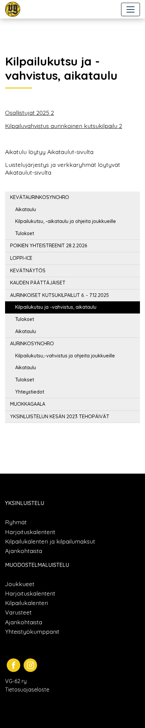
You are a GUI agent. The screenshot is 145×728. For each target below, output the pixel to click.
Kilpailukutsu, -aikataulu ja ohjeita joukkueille (65, 221)
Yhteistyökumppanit (32, 631)
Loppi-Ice (21, 258)
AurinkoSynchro (32, 344)
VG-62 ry (16, 681)
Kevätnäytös (28, 271)
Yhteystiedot (29, 392)
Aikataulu (25, 209)
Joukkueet (19, 583)
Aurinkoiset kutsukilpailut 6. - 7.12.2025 (59, 295)
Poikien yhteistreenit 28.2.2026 (48, 246)
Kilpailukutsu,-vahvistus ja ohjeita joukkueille (65, 356)
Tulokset (24, 233)
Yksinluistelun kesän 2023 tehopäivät (59, 416)
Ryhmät (16, 522)
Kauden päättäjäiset (37, 283)
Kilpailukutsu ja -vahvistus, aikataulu (55, 307)
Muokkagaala (27, 404)
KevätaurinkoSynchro (39, 197)
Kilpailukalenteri (26, 602)
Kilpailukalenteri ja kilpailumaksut (50, 541)
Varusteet (18, 612)
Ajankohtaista (23, 550)
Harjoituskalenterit (30, 531)
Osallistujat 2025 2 (29, 112)
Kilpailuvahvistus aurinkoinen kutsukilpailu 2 (63, 125)
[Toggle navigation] (130, 9)
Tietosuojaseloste (27, 689)
